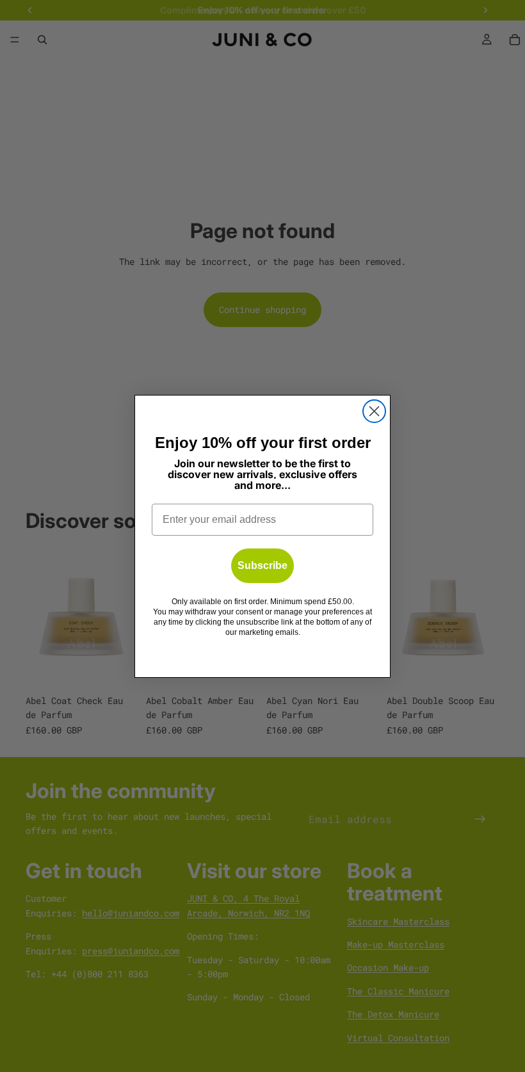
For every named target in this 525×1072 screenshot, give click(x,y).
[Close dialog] (374, 411)
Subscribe (262, 565)
